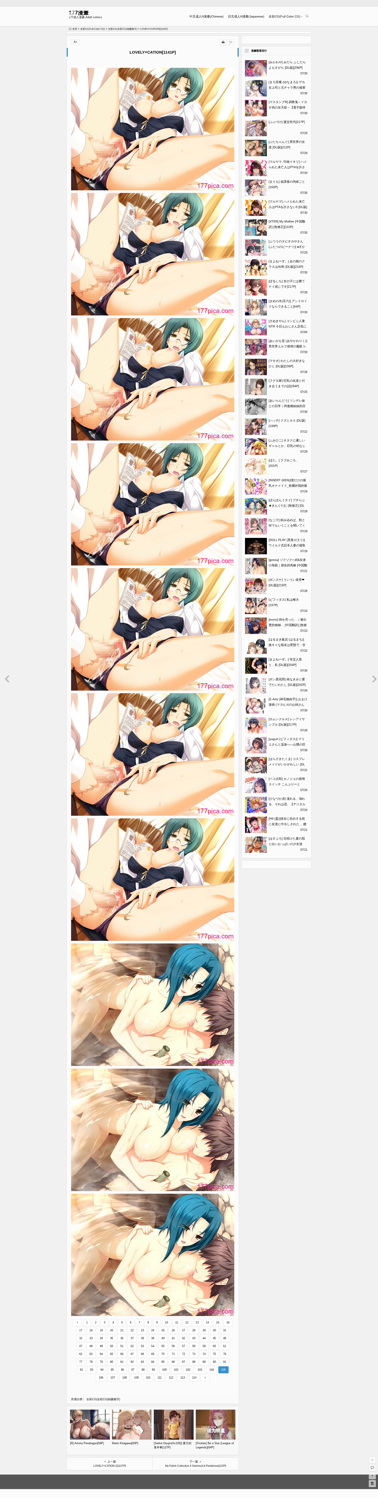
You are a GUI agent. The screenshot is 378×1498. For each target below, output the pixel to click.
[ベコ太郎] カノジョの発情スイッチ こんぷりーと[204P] (287, 784)
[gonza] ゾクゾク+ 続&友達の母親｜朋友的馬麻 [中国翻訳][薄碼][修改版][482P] (288, 565)
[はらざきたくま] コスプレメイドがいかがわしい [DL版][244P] (287, 764)
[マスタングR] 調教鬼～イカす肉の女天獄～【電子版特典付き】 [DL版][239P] (288, 107)
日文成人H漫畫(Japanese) (246, 16)
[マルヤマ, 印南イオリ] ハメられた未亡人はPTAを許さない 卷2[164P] (288, 167)
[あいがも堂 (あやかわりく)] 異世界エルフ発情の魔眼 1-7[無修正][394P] (288, 346)
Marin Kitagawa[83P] (125, 1443)
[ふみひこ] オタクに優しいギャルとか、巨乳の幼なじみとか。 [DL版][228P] (287, 446)
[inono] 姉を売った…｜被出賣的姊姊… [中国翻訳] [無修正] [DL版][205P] (288, 625)
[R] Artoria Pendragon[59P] (87, 1443)
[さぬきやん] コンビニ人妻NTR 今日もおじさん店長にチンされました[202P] (287, 326)
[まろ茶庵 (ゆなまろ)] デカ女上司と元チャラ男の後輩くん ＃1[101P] (287, 87)
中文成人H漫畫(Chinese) (206, 16)
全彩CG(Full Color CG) (284, 16)
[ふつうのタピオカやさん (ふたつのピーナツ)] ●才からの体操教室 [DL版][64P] (287, 247)
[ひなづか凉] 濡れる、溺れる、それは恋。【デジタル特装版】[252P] (287, 804)
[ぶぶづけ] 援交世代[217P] (287, 122)
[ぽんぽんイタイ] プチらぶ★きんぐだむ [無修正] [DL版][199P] (287, 505)
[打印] (223, 42)
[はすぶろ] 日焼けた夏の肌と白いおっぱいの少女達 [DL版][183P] (287, 844)
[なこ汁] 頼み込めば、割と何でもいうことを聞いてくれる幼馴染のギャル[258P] (287, 525)
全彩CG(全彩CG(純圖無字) (122, 29)
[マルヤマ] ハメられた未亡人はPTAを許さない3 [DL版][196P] (288, 207)
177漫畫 (79, 13)
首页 (74, 29)
